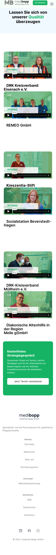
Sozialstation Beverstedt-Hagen (27, 223)
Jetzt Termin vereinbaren (28, 381)
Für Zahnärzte (40, 3)
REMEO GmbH (18, 125)
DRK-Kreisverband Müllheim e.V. (21, 287)
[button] (51, 4)
